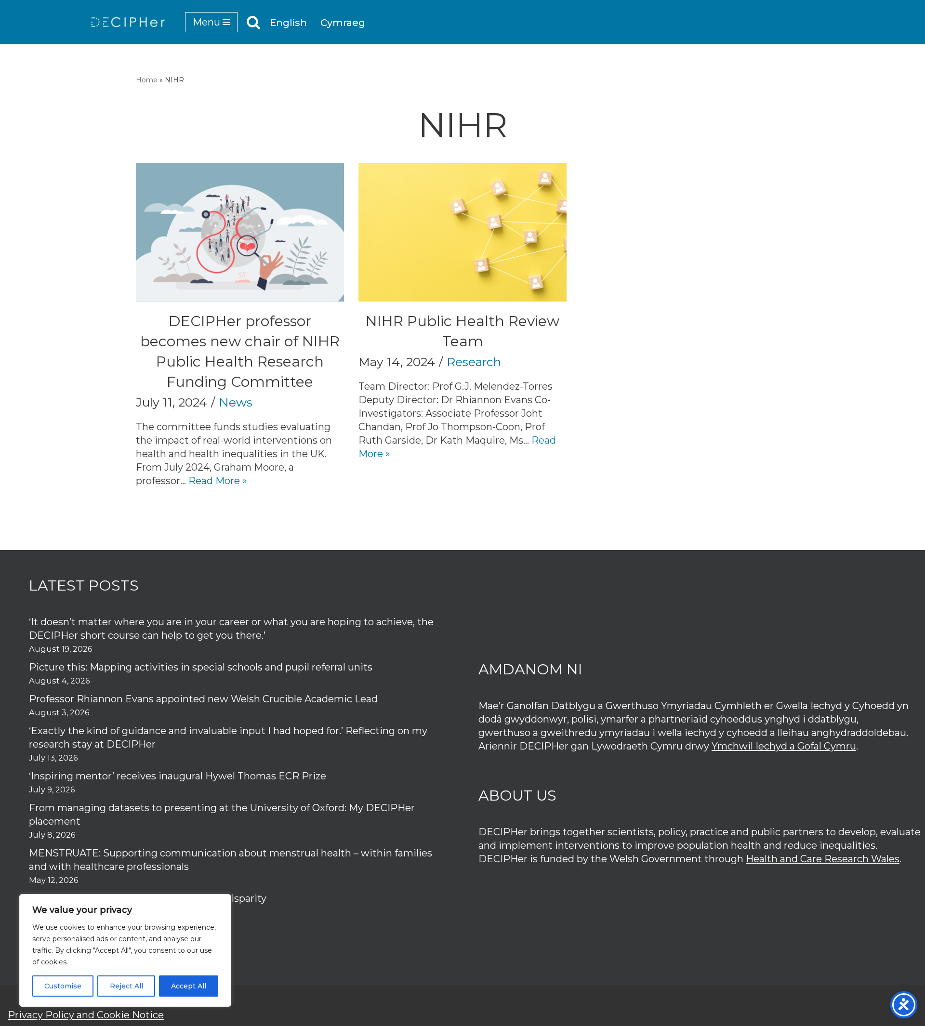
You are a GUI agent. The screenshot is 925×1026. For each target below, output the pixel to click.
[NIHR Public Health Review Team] (462, 232)
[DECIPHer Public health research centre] (128, 22)
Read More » (217, 481)
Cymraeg (342, 22)
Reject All (126, 986)
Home (147, 80)
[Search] (253, 22)
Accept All (188, 986)
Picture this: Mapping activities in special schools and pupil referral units (202, 667)
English (288, 22)
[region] (125, 950)
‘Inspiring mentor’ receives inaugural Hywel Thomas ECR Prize (177, 776)
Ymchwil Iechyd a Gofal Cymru (784, 746)
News (235, 402)
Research (474, 362)
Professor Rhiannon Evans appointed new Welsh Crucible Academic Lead (203, 699)
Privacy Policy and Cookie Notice (86, 1015)
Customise (62, 986)
